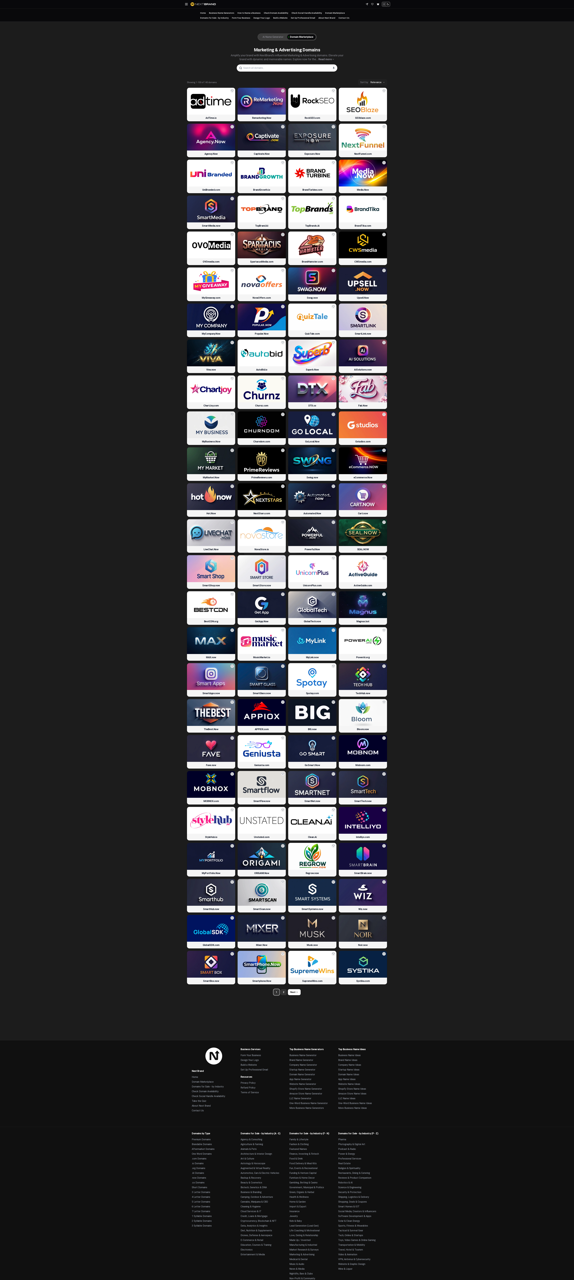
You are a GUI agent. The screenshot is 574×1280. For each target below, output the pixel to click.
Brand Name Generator (301, 1060)
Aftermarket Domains (203, 1149)
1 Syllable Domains (202, 1216)
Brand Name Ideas (347, 1060)
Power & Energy (346, 1153)
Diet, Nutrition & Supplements (256, 1230)
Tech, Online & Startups (350, 1235)
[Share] (367, 4)
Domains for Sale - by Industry (214, 18)
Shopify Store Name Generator (305, 1088)
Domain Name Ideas (348, 1074)
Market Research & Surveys (304, 1249)
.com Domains (199, 1158)
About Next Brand (326, 18)
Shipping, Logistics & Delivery (353, 1197)
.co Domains (198, 1182)
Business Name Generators (221, 13)
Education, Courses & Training (256, 1244)
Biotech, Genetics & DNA (254, 1187)
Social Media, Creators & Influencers (357, 1211)
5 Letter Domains (201, 1201)
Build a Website (280, 18)
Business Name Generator (302, 1055)
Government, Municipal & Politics (306, 1187)
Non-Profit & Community (302, 1278)
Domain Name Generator (302, 1074)
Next (293, 992)
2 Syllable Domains (202, 1220)
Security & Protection (349, 1192)
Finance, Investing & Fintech (304, 1153)
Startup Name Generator (302, 1069)
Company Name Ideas (349, 1064)
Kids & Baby (295, 1220)
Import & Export (297, 1206)
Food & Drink (296, 1158)
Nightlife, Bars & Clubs (301, 1273)
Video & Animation (347, 1254)
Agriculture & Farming (252, 1144)
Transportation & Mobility (351, 1244)
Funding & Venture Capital (302, 1173)
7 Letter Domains (201, 1211)
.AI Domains (198, 1173)
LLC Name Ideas (346, 1098)
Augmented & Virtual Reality (255, 1168)
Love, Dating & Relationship (303, 1235)
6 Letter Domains (201, 1206)
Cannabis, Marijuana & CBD (254, 1201)
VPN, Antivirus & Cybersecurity (354, 1259)
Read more (325, 59)
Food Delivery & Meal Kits (303, 1163)
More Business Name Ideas (352, 1108)
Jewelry (293, 1216)
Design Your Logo (261, 18)
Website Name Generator (302, 1084)
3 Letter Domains (201, 1192)
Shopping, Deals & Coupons (352, 1201)
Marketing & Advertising (302, 1254)
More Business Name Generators (306, 1108)
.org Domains (198, 1168)
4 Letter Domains (201, 1197)
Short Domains (199, 1187)
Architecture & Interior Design (256, 1153)
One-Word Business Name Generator (308, 1103)
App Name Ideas (347, 1079)
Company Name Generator (303, 1064)
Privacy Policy (248, 1082)
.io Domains (198, 1163)
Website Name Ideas (349, 1084)
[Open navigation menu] (186, 4)
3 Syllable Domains (202, 1225)
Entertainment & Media (253, 1254)
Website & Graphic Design (351, 1264)
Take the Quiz (199, 1101)
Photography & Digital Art (351, 1144)
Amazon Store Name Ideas (352, 1093)
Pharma (342, 1139)
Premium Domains (201, 1139)
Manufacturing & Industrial (303, 1244)
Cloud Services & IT (251, 1211)
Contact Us (344, 18)
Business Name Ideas (349, 1055)
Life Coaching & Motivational (304, 1230)
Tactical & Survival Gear (350, 1230)
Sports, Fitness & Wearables (353, 1225)
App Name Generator (300, 1079)
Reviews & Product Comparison (354, 1177)
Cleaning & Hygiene (251, 1206)
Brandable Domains (202, 1144)
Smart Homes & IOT (348, 1206)
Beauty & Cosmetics (251, 1182)
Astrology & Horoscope (253, 1163)
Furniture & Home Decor (302, 1177)
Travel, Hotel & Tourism (350, 1249)
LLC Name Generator (300, 1098)
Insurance (294, 1211)
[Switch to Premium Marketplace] (378, 4)
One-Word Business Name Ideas (355, 1103)
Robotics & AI (345, 1182)
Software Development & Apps (354, 1216)
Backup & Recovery (251, 1177)
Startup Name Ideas (348, 1069)
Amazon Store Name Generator (305, 1093)
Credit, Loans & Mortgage (254, 1216)
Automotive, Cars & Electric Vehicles (260, 1173)
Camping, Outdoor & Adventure (257, 1197)
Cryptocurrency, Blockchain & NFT (259, 1220)
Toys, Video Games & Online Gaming (357, 1240)
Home (203, 13)
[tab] (272, 37)
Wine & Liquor (345, 1268)
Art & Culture (247, 1158)
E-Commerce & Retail (252, 1240)
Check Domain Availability (276, 13)
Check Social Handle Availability (306, 13)
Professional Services (349, 1158)
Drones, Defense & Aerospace (256, 1235)
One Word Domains (202, 1153)
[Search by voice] (333, 68)
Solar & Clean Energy (349, 1220)
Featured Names (298, 1149)
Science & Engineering (349, 1187)
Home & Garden (297, 1201)
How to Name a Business (249, 13)
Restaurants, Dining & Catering (354, 1173)
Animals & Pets (249, 1149)
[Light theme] (384, 4)
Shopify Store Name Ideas (352, 1088)
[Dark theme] (388, 4)
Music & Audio (296, 1264)
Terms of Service (250, 1092)
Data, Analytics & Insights (254, 1225)
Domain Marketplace (335, 13)
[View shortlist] (372, 4)
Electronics (247, 1249)
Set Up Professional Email (303, 18)
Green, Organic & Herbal (301, 1192)
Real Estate (344, 1163)
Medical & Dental (298, 1259)
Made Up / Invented (300, 1240)
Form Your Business (241, 18)
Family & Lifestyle (298, 1139)
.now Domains (199, 1177)
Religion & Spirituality (349, 1168)
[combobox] (372, 82)
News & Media (297, 1268)
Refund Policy (248, 1087)
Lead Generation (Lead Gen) (304, 1225)
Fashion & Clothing (299, 1144)
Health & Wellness (299, 1197)
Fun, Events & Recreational (303, 1168)
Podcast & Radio (347, 1149)
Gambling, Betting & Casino (303, 1182)
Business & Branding (251, 1192)
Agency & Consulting (251, 1139)
